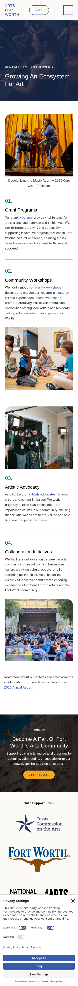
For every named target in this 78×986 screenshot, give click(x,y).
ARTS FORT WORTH (12, 10)
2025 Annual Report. (18, 687)
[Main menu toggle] (68, 10)
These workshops (48, 298)
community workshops (45, 287)
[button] (39, 10)
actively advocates (42, 494)
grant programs (22, 217)
